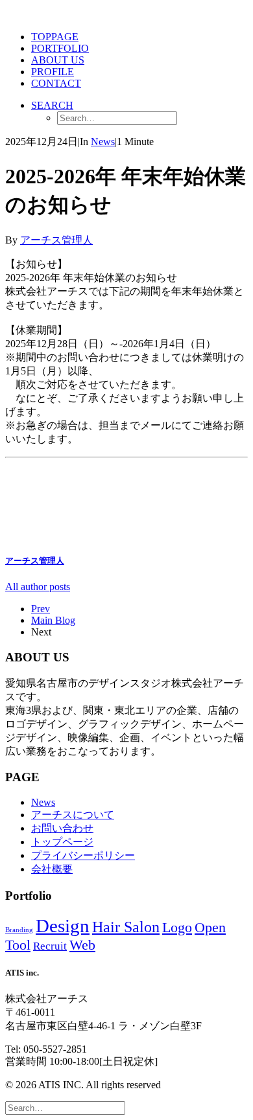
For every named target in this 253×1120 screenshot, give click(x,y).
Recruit (50, 946)
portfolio (60, 48)
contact (56, 83)
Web (82, 945)
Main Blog (53, 620)
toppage (54, 36)
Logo (177, 927)
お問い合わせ (62, 828)
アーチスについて (72, 814)
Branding (19, 929)
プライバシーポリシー (83, 855)
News (103, 141)
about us (57, 59)
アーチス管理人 (56, 240)
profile (52, 71)
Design (63, 925)
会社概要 (52, 868)
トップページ (62, 841)
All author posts (37, 586)
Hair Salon (126, 927)
